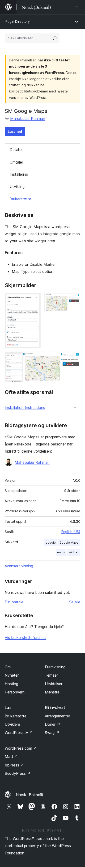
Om (8, 667)
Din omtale (14, 602)
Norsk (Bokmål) (29, 794)
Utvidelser (53, 683)
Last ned (15, 131)
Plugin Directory (17, 21)
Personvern (15, 692)
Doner (52, 724)
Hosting (11, 683)
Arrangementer (57, 716)
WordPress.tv (19, 732)
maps (61, 552)
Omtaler (16, 162)
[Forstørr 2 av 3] (74, 299)
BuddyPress (17, 773)
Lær (8, 707)
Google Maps (69, 542)
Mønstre (52, 692)
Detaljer (16, 149)
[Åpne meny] (77, 7)
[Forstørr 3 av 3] (74, 358)
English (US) (70, 532)
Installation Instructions (25, 407)
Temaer (51, 675)
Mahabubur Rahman (27, 118)
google (51, 542)
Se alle (74, 602)
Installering (19, 174)
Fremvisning (55, 667)
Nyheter (12, 675)
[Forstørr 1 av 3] (34, 299)
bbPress (14, 765)
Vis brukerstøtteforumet (25, 637)
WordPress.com (21, 748)
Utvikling (17, 186)
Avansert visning (19, 566)
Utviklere (12, 724)
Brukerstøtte (20, 199)
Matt (11, 756)
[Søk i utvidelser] (55, 38)
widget (73, 552)
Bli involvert (55, 707)
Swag (52, 732)
